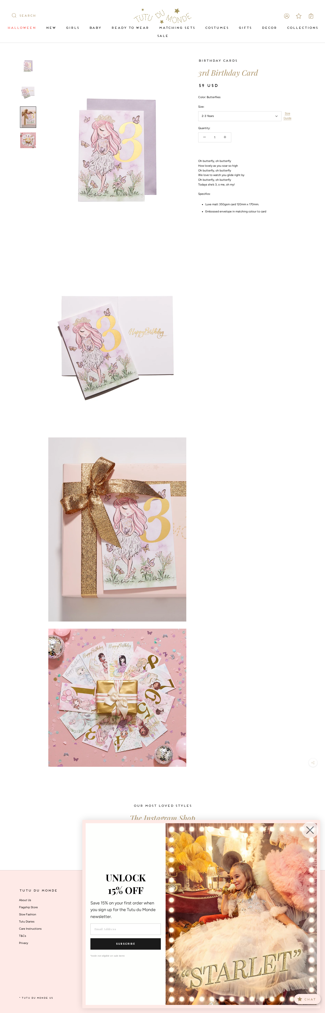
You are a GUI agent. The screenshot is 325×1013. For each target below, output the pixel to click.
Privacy (23, 943)
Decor (269, 28)
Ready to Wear (130, 28)
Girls (72, 28)
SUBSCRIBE (125, 943)
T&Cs (22, 936)
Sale (162, 36)
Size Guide (287, 116)
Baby (95, 28)
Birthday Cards (217, 60)
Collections (302, 28)
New (51, 28)
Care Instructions (30, 928)
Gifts (244, 28)
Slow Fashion (27, 914)
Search (27, 16)
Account (286, 16)
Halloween (21, 28)
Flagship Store (28, 907)
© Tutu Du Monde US (36, 998)
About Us (25, 900)
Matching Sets (177, 28)
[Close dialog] (310, 830)
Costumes (216, 28)
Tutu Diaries (26, 921)
